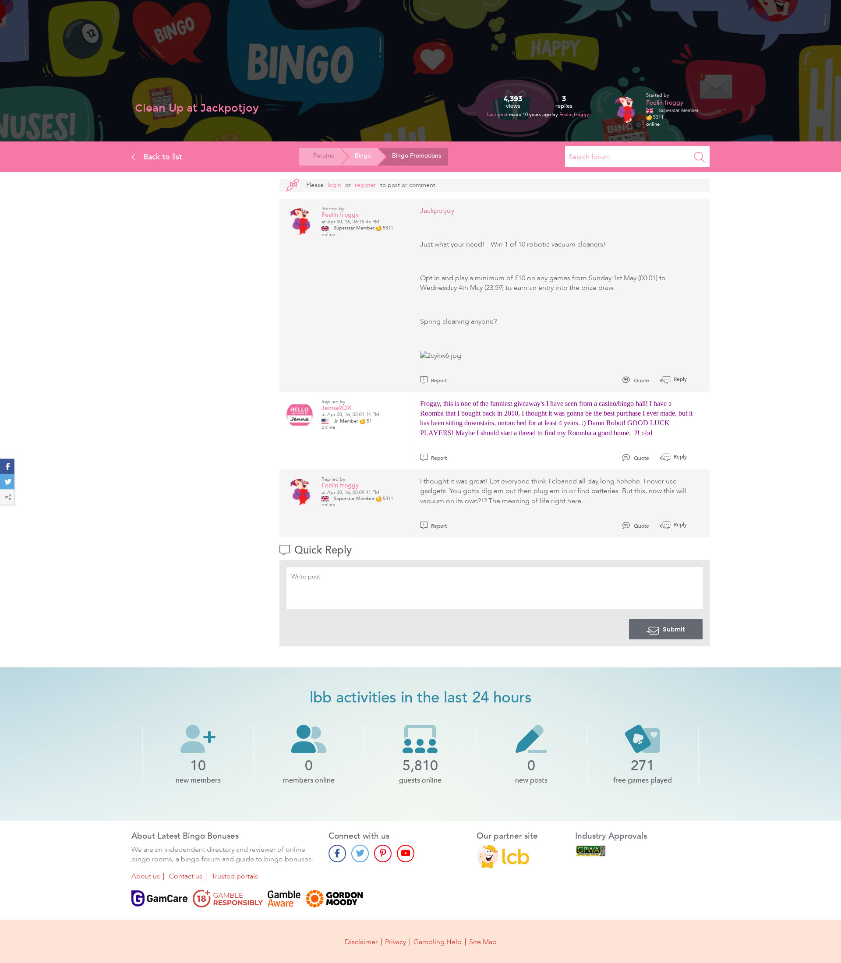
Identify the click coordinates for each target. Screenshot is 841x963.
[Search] (699, 156)
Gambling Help (437, 941)
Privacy (395, 941)
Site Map (483, 941)
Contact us (185, 876)
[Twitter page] (360, 853)
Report (438, 380)
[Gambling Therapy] (334, 898)
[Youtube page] (405, 853)
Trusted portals (235, 876)
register (365, 185)
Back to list (161, 157)
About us (145, 876)
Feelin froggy (574, 114)
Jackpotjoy (437, 210)
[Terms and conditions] (228, 898)
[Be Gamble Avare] (284, 898)
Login (334, 185)
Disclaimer (361, 941)
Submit (674, 629)
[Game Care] (159, 898)
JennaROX (336, 408)
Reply (679, 379)
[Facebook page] (337, 853)
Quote (641, 380)
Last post (498, 114)
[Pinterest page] (383, 853)
